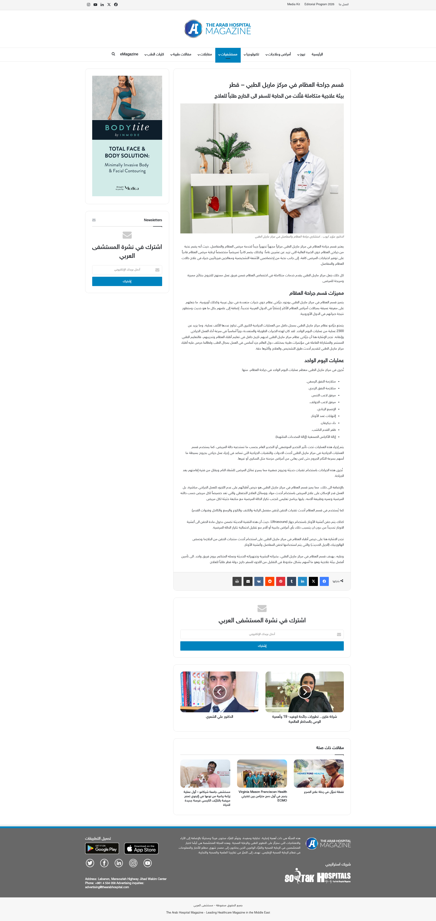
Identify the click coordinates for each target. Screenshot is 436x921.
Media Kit (293, 4)
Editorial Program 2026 (319, 4)
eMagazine (129, 54)
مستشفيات (229, 54)
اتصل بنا (344, 4)
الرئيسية (317, 54)
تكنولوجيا (252, 54)
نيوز (302, 54)
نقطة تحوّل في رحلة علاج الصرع (324, 792)
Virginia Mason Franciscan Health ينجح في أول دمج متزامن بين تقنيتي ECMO (263, 796)
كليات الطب (155, 54)
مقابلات (206, 54)
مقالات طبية (182, 54)
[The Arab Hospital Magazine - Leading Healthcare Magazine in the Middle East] (218, 29)
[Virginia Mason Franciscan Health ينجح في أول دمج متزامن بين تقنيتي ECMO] (262, 773)
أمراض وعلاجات (279, 54)
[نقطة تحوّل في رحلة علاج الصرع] (319, 773)
